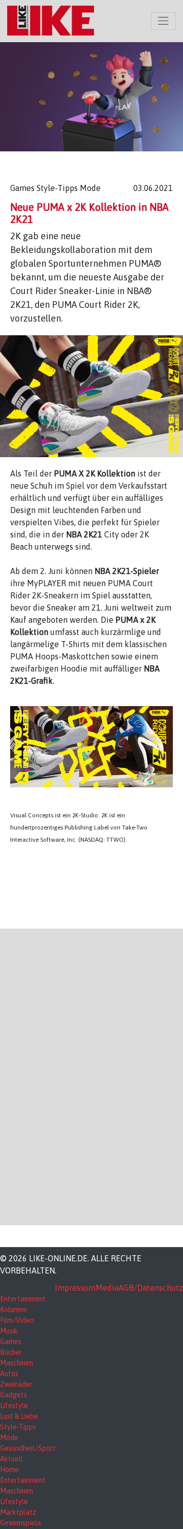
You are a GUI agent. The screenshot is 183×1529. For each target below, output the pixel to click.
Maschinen (16, 1363)
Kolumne (13, 1309)
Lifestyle (14, 1405)
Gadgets (13, 1395)
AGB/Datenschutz (150, 1287)
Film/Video (17, 1320)
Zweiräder (16, 1384)
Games (10, 1341)
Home (9, 1470)
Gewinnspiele (20, 1523)
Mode (9, 1438)
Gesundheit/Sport (28, 1448)
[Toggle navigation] (163, 21)
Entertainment (23, 1299)
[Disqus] (91, 1075)
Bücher (11, 1352)
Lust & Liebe (19, 1416)
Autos (9, 1373)
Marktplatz (18, 1512)
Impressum (75, 1287)
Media (107, 1287)
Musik (9, 1331)
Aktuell (11, 1459)
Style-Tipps (18, 1427)
